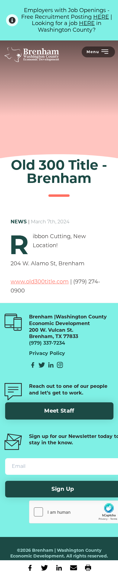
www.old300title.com (40, 281)
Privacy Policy (47, 353)
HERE (101, 17)
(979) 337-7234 (47, 343)
